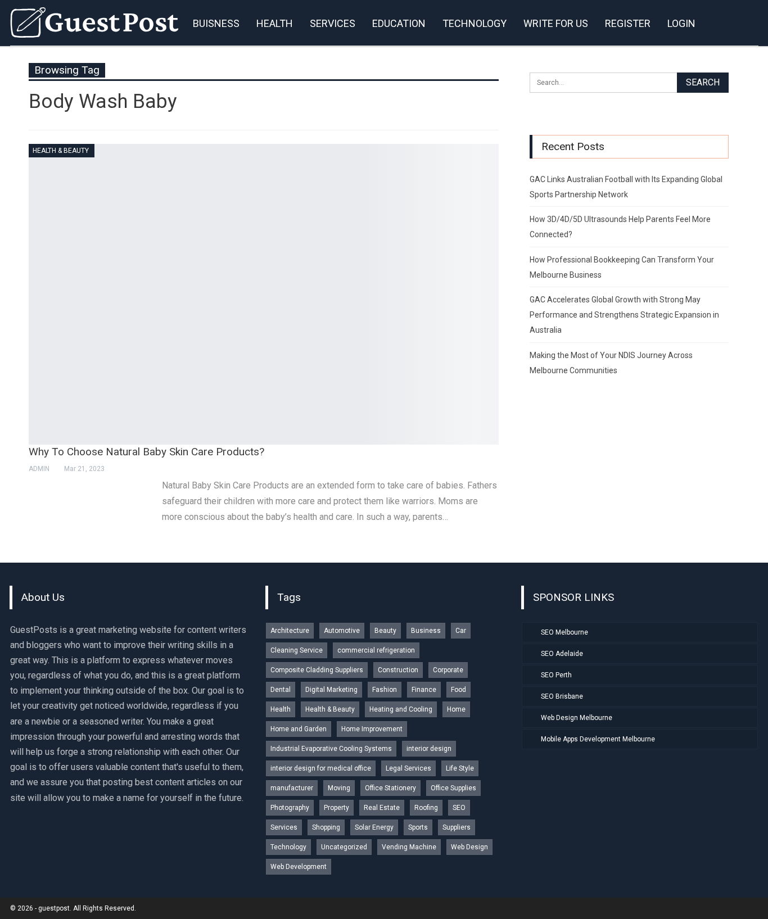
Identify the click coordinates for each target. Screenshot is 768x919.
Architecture (289, 631)
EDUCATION (399, 23)
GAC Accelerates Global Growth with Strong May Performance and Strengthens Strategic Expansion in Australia (624, 314)
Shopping (326, 827)
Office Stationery (390, 788)
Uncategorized (344, 847)
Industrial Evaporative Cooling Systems (331, 749)
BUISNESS (216, 23)
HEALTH (274, 23)
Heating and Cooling (400, 709)
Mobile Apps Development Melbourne (598, 739)
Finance (424, 690)
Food (458, 690)
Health (280, 709)
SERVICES (332, 23)
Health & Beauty (61, 151)
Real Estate (382, 808)
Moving (339, 788)
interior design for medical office (320, 768)
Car (460, 631)
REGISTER (627, 23)
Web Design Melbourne (576, 718)
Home (456, 709)
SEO (459, 808)
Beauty (385, 631)
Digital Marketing (331, 690)
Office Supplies (453, 788)
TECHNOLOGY (474, 23)
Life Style (460, 768)
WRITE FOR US (555, 23)
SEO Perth (556, 675)
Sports (418, 827)
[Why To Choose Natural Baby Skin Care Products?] (264, 294)
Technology (288, 847)
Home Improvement (372, 729)
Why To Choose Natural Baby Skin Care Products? (146, 451)
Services (283, 827)
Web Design (469, 847)
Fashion (384, 690)
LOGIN (681, 23)
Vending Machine (409, 847)
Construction (398, 670)
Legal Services (408, 768)
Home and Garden (298, 729)
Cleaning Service (296, 650)
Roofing (426, 808)
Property (336, 808)
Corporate (448, 670)
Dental (280, 690)
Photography (289, 808)
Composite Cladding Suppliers (316, 670)
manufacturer (291, 788)
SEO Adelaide (562, 654)
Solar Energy (374, 827)
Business (426, 631)
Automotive (342, 631)
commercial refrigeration (376, 650)
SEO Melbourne (564, 632)
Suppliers (456, 827)
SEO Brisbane (562, 696)
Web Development (298, 867)
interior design (428, 749)
